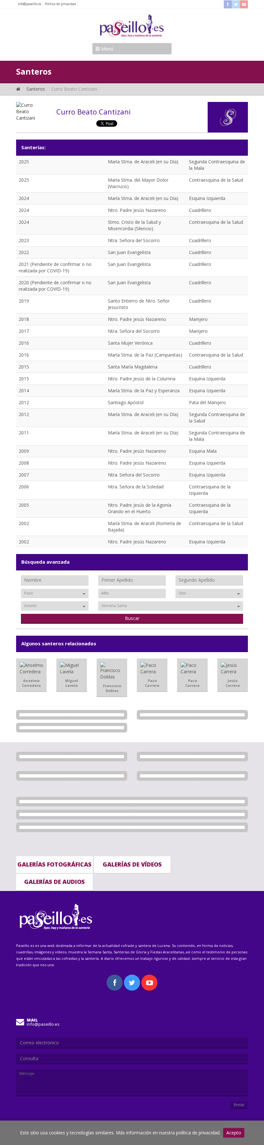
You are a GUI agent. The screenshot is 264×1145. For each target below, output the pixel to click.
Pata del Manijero (207, 402)
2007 (24, 475)
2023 (24, 240)
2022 (24, 252)
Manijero (198, 319)
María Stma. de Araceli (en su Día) (143, 162)
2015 (24, 367)
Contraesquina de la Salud (216, 180)
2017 (24, 331)
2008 (24, 463)
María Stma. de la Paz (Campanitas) (145, 355)
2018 (24, 319)
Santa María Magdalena (132, 367)
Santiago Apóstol (126, 402)
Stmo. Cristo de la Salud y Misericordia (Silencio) (134, 225)
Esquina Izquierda (207, 198)
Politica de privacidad (60, 4)
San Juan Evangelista (129, 252)
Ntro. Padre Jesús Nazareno (137, 210)
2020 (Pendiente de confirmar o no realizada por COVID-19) (55, 285)
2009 (24, 451)
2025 (24, 162)
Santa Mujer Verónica (130, 343)
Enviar (239, 1104)
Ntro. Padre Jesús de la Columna (141, 379)
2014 (24, 390)
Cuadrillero (200, 210)
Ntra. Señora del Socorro (134, 240)
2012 (24, 402)
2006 (24, 487)
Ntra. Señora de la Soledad (136, 487)
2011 (24, 433)
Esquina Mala (203, 451)
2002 (24, 523)
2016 (24, 343)
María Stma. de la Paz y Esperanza (144, 390)
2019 (24, 301)
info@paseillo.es (29, 4)
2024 (24, 198)
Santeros (35, 89)
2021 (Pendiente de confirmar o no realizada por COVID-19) (55, 267)
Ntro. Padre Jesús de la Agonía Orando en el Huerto (139, 508)
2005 (24, 505)
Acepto (233, 1133)
